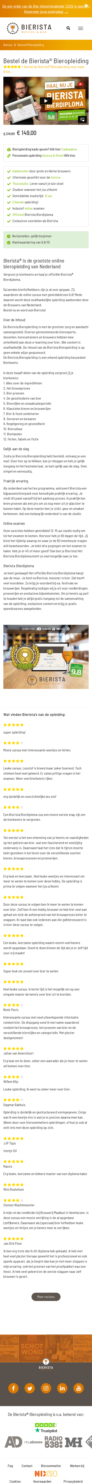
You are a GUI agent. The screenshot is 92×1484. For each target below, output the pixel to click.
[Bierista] (25, 28)
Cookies (15, 1481)
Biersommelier (51, 1465)
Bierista (7, 45)
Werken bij (77, 1465)
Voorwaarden (42, 1481)
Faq (10, 1465)
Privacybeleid (73, 1481)
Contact (27, 1465)
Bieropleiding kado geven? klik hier (45, 149)
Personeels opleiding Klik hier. (44, 155)
